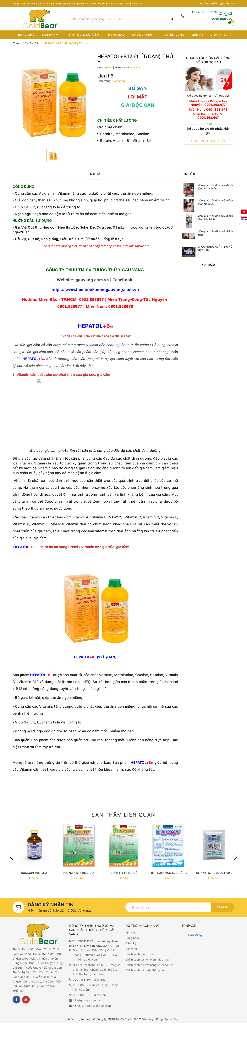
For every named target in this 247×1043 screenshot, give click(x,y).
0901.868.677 (82, 985)
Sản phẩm (51, 34)
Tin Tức (188, 174)
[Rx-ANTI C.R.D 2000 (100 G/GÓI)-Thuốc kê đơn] (213, 845)
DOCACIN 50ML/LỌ (34, 872)
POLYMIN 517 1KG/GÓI (123, 872)
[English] (244, 218)
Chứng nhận (143, 34)
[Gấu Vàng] (40, 19)
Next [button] (235, 857)
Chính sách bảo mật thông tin (144, 970)
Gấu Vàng (195, 935)
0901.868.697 (82, 979)
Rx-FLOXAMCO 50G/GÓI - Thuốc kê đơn (168, 873)
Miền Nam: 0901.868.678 (208, 109)
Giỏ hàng (131, 948)
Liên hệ (197, 34)
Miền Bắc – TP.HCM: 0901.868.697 (208, 116)
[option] (53, 100)
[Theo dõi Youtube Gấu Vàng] (26, 999)
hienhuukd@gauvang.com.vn (92, 1005)
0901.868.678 (82, 995)
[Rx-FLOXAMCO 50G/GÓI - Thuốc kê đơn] (168, 845)
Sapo (176, 1019)
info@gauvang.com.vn (87, 1000)
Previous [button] (11, 857)
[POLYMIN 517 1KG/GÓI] (123, 845)
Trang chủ (25, 34)
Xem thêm (208, 264)
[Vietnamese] (244, 212)
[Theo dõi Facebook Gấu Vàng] (16, 999)
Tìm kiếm (131, 932)
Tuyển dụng (174, 34)
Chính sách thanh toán (140, 954)
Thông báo (115, 34)
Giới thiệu (220, 34)
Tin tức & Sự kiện (84, 34)
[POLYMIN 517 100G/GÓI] (78, 845)
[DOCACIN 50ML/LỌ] (34, 845)
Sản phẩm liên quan (123, 815)
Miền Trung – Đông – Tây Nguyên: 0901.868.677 (208, 103)
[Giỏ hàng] (230, 25)
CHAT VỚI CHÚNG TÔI (208, 141)
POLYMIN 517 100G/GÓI (79, 872)
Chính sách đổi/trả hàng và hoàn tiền (149, 964)
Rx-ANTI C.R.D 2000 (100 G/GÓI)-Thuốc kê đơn (213, 873)
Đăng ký (228, 3)
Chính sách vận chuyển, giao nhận (147, 959)
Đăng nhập (209, 3)
